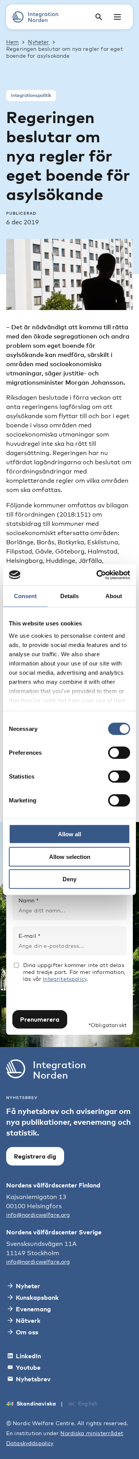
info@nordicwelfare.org (38, 1214)
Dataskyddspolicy (30, 1443)
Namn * (29, 900)
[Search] (99, 17)
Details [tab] (69, 596)
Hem (12, 41)
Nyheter (38, 41)
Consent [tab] (25, 596)
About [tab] (113, 596)
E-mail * (29, 935)
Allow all (69, 834)
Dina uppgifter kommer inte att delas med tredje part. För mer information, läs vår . (74, 972)
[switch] (119, 753)
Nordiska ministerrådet (91, 1433)
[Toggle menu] (117, 17)
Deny (69, 879)
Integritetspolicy (64, 978)
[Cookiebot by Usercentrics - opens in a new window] (98, 575)
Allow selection (69, 856)
